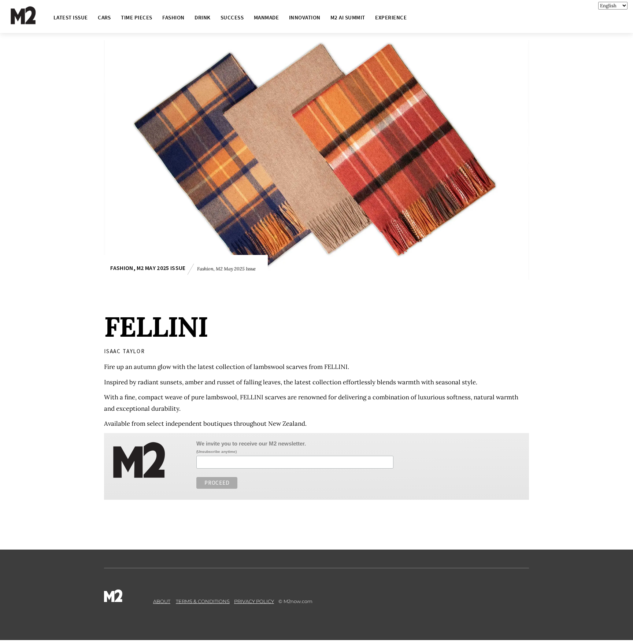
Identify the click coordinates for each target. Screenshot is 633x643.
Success (232, 17)
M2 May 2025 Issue (161, 268)
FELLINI (156, 326)
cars (104, 17)
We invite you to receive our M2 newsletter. (251, 443)
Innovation (305, 17)
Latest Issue (70, 17)
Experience (391, 17)
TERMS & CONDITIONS (203, 601)
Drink (202, 17)
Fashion (173, 17)
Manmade (266, 17)
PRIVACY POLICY (254, 601)
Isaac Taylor (124, 351)
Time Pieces (136, 17)
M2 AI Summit (347, 17)
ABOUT (161, 601)
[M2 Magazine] (30, 21)
